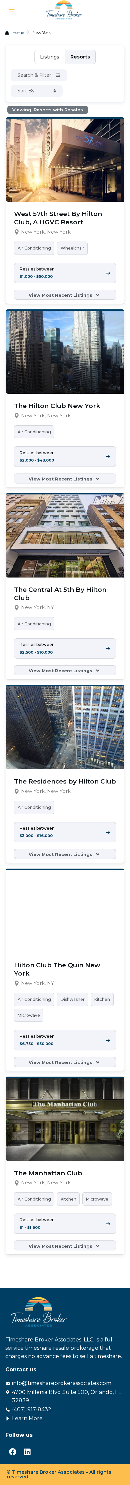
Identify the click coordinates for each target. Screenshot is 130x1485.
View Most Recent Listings (61, 295)
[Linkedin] (27, 1451)
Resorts (80, 57)
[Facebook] (12, 1451)
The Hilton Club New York (57, 406)
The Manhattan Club (48, 1173)
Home (18, 32)
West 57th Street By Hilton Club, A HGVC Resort (58, 218)
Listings (49, 57)
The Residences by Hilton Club (65, 781)
